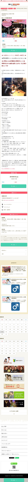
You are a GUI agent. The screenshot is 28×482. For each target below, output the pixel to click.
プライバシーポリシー (6, 450)
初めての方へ (4, 433)
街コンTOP (3, 426)
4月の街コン (10, 8)
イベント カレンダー (5, 443)
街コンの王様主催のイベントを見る (8, 168)
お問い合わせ (4, 436)
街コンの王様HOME (4, 8)
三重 (14, 8)
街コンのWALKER (12, 475)
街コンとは (3, 430)
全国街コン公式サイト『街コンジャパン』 (10, 454)
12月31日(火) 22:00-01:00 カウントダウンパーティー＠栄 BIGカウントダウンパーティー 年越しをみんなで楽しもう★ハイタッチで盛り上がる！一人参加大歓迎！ (18, 269)
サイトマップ (4, 440)
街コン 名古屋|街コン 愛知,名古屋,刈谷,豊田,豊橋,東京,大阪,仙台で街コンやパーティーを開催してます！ (14, 5)
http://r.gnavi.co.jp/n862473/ (9, 200)
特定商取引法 (4, 447)
